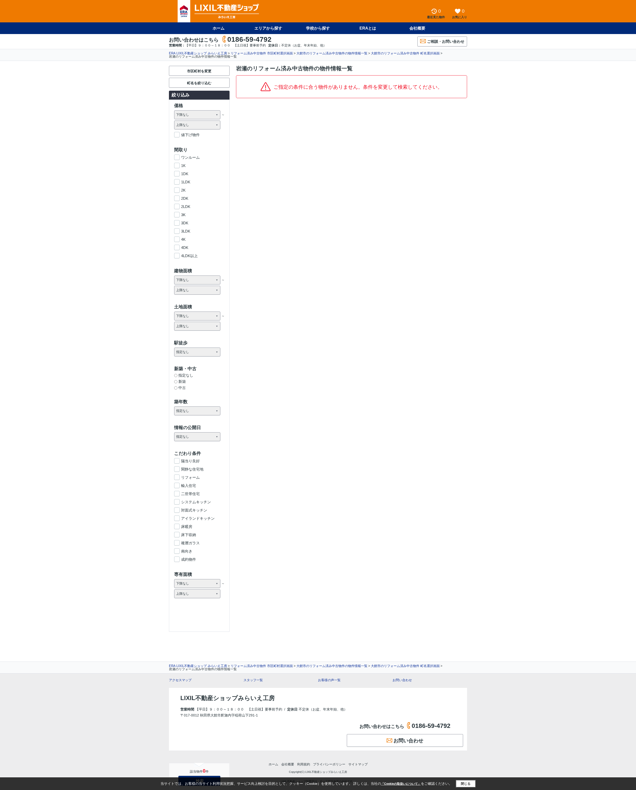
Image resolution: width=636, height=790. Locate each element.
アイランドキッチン (198, 518)
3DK (184, 223)
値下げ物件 (190, 135)
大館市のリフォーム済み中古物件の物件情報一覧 (331, 53)
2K (183, 190)
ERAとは (367, 28)
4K (183, 239)
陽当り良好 (190, 461)
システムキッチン (196, 502)
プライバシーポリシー (329, 764)
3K (183, 215)
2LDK (185, 206)
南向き (186, 551)
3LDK (185, 231)
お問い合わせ (402, 680)
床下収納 (188, 535)
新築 (182, 381)
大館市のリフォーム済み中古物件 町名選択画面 (405, 53)
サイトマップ (358, 764)
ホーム (219, 28)
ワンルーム (190, 157)
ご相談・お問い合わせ (445, 41)
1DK (184, 174)
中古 (182, 388)
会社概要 (417, 28)
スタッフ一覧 (253, 680)
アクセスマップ (180, 680)
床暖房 (186, 526)
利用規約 (303, 764)
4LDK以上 (189, 256)
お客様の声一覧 (329, 680)
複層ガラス (190, 543)
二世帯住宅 (190, 494)
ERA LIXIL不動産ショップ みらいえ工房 (198, 53)
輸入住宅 (188, 485)
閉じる (466, 784)
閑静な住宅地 (192, 469)
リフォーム (190, 477)
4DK (184, 247)
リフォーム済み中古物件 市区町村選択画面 (262, 53)
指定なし (185, 375)
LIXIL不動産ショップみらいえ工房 (227, 698)
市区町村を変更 (199, 71)
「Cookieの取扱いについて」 (401, 784)
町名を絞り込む (199, 83)
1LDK (185, 182)
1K (183, 165)
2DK (184, 198)
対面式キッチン (194, 510)
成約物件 (188, 559)
